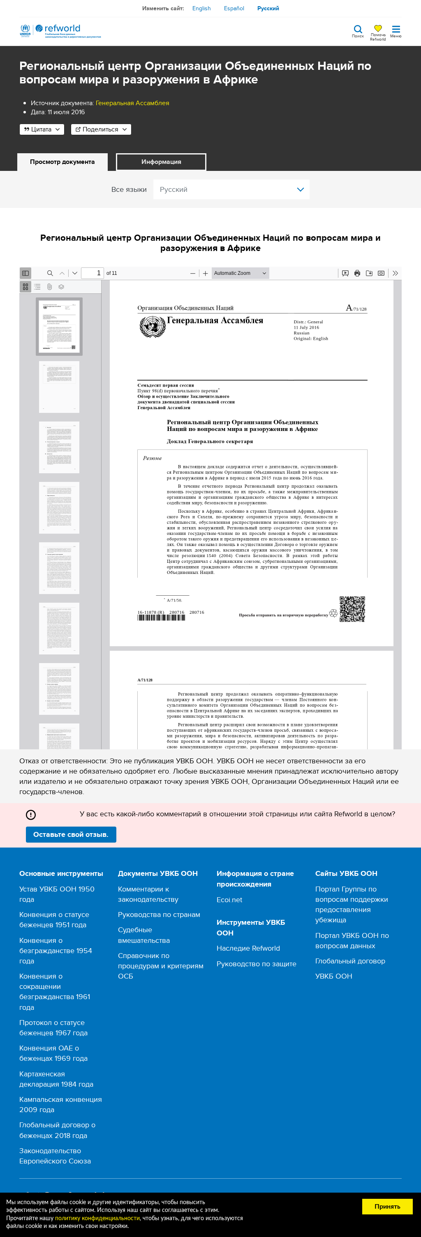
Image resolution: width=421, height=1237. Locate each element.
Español (234, 8)
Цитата (41, 129)
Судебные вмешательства (144, 934)
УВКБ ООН (333, 976)
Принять (387, 1206)
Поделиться (100, 129)
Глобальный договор (350, 961)
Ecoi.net (229, 899)
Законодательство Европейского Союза (55, 1155)
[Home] (60, 31)
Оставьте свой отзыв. (71, 834)
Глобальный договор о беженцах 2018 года (57, 1130)
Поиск (358, 35)
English (201, 8)
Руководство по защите (256, 963)
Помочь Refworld (378, 36)
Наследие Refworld (248, 948)
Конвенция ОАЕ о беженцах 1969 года (53, 1053)
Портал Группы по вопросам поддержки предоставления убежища (351, 904)
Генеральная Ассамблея (132, 103)
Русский (268, 8)
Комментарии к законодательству (148, 894)
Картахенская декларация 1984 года (56, 1079)
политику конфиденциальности (97, 1218)
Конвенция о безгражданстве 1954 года (55, 950)
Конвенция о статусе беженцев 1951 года (54, 919)
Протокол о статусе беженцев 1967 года (53, 1027)
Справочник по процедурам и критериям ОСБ (161, 965)
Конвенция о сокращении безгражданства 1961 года (54, 991)
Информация (161, 161)
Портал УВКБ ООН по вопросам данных (352, 940)
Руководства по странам (159, 914)
